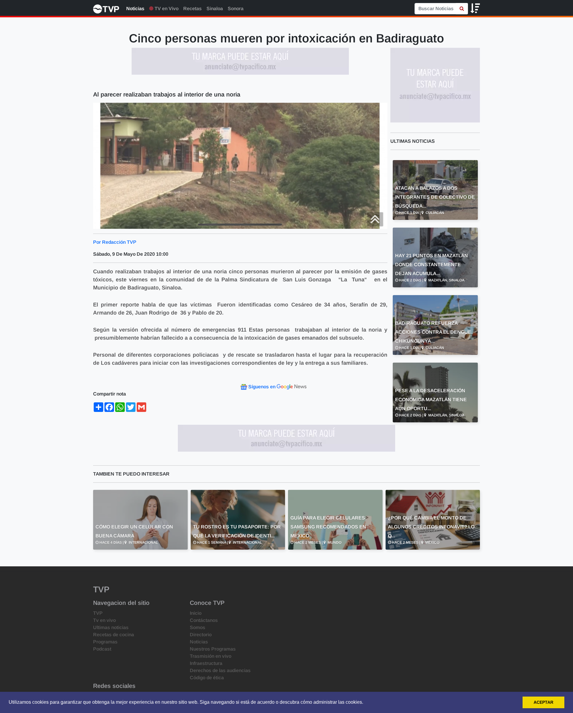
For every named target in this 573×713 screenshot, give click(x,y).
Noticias (135, 8)
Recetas (192, 8)
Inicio (195, 613)
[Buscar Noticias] (462, 8)
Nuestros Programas (213, 648)
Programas (105, 641)
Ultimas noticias (111, 627)
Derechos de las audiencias (220, 670)
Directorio (201, 634)
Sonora (236, 8)
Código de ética (207, 677)
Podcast (102, 648)
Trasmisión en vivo (210, 656)
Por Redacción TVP (114, 242)
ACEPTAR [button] (543, 702)
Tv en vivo (104, 620)
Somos (197, 627)
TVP (98, 613)
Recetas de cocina (113, 634)
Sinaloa (215, 8)
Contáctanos (204, 620)
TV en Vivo (165, 8)
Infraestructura (206, 663)
